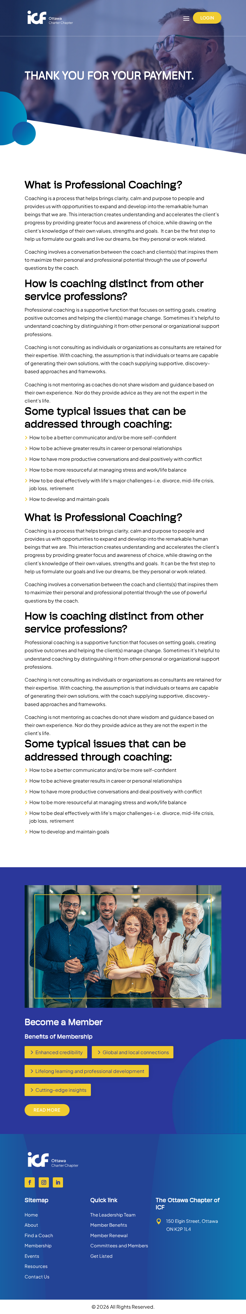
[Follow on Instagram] (44, 1182)
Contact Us (37, 1276)
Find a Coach (39, 1235)
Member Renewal (109, 1235)
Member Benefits (108, 1225)
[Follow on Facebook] (30, 1182)
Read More (47, 1109)
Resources (36, 1266)
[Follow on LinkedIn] (58, 1182)
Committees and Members (119, 1245)
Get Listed (101, 1256)
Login (207, 17)
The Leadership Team (113, 1214)
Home (31, 1214)
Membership (38, 1245)
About (31, 1225)
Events (32, 1256)
